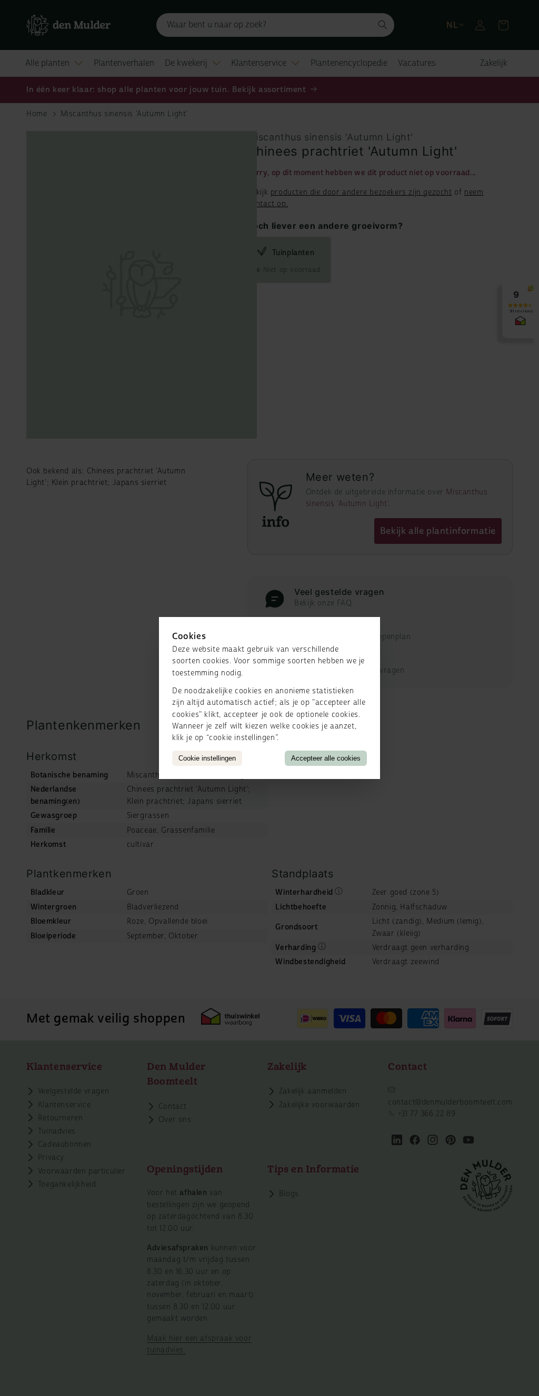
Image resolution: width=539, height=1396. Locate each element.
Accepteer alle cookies (326, 758)
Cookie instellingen (207, 758)
